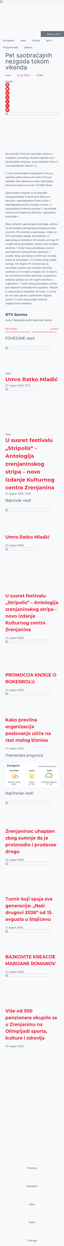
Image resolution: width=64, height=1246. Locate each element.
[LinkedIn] (32, 93)
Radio (32, 1222)
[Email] (32, 110)
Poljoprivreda (10, 47)
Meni (32, 1204)
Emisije (36, 40)
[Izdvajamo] (32, 1180)
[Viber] (32, 97)
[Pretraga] (32, 1234)
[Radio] (32, 1216)
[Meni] (32, 1198)
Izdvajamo (9, 40)
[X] (32, 106)
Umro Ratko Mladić (31, 379)
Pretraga (32, 1240)
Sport (49, 40)
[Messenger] (32, 89)
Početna (32, 1168)
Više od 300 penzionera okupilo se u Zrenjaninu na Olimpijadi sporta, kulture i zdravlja (31, 1024)
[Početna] (32, 1162)
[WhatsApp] (32, 101)
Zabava (28, 47)
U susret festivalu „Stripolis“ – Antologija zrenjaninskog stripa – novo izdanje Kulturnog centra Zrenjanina (30, 464)
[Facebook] (32, 85)
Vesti (23, 40)
